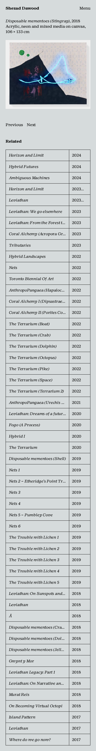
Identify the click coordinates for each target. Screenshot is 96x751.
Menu (84, 8)
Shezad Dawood (22, 8)
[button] (48, 74)
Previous (14, 124)
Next (31, 124)
